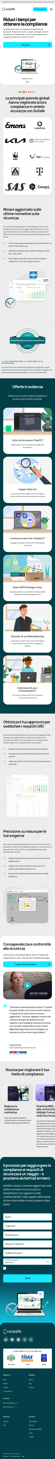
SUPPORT (6, 1417)
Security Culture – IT (9, 1407)
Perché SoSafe (33, 1421)
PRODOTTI (7, 1375)
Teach (4, 1380)
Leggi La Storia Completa (25, 964)
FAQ (4, 1425)
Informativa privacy (15, 1456)
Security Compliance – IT (10, 1403)
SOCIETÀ (6, 1398)
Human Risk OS (7, 1391)
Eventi (31, 1433)
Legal (23, 1456)
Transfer (5, 1383)
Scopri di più (27, 79)
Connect (5, 1387)
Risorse (31, 1380)
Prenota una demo (40, 9)
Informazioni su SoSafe (35, 1429)
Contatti (31, 1437)
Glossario (31, 1387)
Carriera (31, 1425)
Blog (30, 1383)
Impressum (6, 1456)
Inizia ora (25, 45)
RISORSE (32, 1375)
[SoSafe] (8, 9)
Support (5, 1421)
